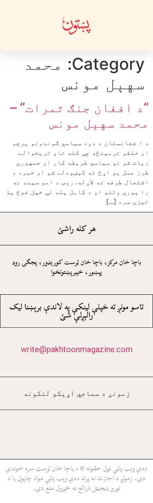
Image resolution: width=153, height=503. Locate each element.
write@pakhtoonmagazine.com (77, 349)
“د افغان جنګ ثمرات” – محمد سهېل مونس (79, 115)
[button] (127, 25)
